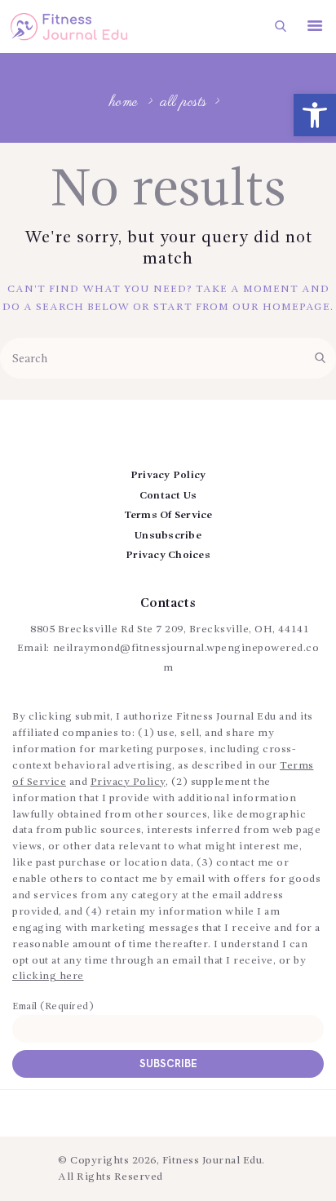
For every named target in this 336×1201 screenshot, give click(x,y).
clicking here (48, 976)
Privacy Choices (168, 555)
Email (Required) (53, 1007)
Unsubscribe (168, 535)
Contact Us (168, 495)
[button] (315, 115)
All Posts (184, 102)
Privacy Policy (168, 475)
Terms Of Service (168, 515)
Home (124, 103)
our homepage (281, 307)
